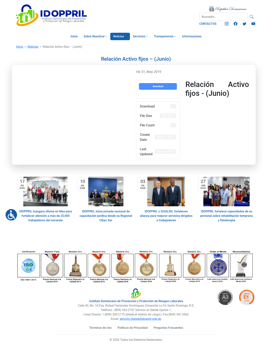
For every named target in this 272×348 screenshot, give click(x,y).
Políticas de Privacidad (132, 327)
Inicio (74, 36)
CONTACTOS (207, 24)
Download (158, 86)
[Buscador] (251, 17)
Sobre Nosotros (94, 36)
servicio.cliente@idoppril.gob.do (140, 319)
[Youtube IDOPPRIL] (253, 24)
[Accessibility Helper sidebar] (9, 213)
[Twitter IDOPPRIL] (244, 24)
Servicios (139, 36)
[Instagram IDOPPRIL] (227, 24)
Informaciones (192, 36)
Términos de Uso (100, 327)
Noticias (118, 36)
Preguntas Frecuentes (168, 327)
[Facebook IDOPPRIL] (235, 24)
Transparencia (163, 36)
